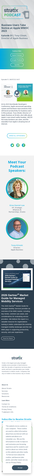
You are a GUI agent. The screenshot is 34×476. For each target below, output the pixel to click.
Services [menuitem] (5, 391)
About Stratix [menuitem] (7, 388)
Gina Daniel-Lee (17, 205)
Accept (20, 468)
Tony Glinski (17, 245)
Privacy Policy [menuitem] (7, 409)
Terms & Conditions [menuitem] (9, 407)
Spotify (17, 65)
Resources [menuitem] (5, 396)
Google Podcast (17, 60)
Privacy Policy (16, 462)
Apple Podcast (17, 55)
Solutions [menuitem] (5, 394)
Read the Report (8, 338)
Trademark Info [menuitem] (7, 412)
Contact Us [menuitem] (6, 404)
